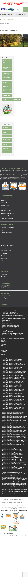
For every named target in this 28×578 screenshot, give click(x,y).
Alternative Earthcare (8, 533)
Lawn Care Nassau (6, 321)
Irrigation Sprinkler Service (7, 215)
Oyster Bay (3, 347)
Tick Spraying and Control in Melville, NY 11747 (12, 385)
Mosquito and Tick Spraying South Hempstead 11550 (14, 464)
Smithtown (3, 351)
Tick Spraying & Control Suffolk (9, 311)
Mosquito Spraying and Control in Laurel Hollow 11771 (14, 437)
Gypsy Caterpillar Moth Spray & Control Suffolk (12, 315)
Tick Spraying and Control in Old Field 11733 (12, 393)
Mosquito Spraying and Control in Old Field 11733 (13, 444)
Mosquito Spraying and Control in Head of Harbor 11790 (14, 433)
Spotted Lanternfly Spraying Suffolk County (12, 477)
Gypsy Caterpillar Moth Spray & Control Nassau (12, 317)
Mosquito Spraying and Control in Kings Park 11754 (13, 434)
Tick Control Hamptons (7, 331)
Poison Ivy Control (5, 261)
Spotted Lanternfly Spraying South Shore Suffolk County (14, 478)
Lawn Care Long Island (7, 323)
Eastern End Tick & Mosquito (7, 245)
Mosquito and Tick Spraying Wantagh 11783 (12, 468)
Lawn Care (3, 197)
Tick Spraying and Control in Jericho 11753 (11, 380)
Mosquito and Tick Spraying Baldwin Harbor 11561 (13, 448)
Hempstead (3, 343)
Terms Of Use (4, 276)
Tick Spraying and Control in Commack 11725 (12, 367)
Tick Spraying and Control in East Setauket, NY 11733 (14, 371)
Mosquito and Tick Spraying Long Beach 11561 (12, 454)
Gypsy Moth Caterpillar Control (8, 213)
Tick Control (5, 148)
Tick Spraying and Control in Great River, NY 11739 (13, 372)
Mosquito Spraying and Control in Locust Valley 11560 (14, 440)
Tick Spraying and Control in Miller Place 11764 (12, 386)
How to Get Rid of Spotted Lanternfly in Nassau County (14, 491)
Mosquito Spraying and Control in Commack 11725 (13, 423)
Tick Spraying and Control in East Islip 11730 (12, 370)
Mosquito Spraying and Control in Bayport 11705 (13, 412)
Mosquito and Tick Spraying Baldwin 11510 (11, 449)
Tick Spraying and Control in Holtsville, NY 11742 (13, 377)
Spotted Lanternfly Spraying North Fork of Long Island (14, 484)
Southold (3, 354)
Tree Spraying (4, 208)
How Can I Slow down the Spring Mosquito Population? (6, 68)
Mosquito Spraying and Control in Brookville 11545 (13, 417)
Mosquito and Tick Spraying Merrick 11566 (11, 459)
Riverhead (3, 349)
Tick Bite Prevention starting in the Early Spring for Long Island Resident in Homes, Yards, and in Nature (7, 87)
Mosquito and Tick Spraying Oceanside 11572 (12, 460)
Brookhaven (4, 341)
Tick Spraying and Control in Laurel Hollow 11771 (13, 382)
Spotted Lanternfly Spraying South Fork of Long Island (14, 486)
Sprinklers (5, 144)
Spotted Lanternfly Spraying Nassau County (12, 472)
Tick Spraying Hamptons (7, 330)
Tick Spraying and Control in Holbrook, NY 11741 (13, 375)
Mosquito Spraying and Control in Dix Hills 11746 (13, 425)
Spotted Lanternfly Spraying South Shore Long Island (14, 483)
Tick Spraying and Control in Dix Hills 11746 (11, 368)
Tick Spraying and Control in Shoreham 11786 (12, 400)
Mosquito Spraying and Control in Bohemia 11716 (13, 415)
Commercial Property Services (7, 227)
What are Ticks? (6, 95)
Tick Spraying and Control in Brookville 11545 (12, 360)
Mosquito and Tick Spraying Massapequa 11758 (12, 457)
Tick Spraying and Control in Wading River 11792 (13, 407)
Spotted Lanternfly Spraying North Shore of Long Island (14, 482)
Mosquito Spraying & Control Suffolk (10, 325)
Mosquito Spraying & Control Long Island (11, 328)
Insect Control (4, 200)
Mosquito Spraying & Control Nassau (10, 326)
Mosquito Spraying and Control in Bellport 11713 (13, 413)
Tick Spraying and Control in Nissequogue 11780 (13, 390)
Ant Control (5, 127)
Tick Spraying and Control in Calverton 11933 (12, 362)
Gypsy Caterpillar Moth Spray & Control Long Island (13, 318)
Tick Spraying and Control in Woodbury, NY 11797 (13, 408)
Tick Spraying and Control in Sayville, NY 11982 (12, 398)
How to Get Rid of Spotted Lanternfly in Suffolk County (14, 489)
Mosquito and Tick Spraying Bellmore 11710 (12, 450)
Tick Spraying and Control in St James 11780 (12, 403)
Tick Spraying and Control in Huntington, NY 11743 (13, 378)
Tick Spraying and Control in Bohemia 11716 (12, 359)
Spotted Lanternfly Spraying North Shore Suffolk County (14, 479)
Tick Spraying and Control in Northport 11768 (12, 392)
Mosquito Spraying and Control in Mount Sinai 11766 (14, 443)
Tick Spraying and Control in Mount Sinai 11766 (12, 388)
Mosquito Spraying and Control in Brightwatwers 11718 (14, 416)
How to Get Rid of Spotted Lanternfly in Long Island (13, 493)
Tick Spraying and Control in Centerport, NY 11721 (13, 363)
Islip (2, 345)
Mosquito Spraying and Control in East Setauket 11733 (14, 427)
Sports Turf (3, 235)
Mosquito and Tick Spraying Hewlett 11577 (11, 453)
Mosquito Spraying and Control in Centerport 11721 (13, 419)
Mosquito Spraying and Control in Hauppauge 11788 (13, 431)
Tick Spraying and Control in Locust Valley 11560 (13, 384)
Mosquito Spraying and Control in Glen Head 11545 (13, 429)
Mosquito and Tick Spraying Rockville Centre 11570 (13, 462)
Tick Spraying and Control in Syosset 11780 (11, 406)
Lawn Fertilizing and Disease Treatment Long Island (13, 336)
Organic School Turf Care (6, 230)
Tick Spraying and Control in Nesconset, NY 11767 (13, 389)
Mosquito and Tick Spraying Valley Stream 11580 (13, 467)
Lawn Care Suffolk (6, 320)
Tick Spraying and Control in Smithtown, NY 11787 (13, 402)
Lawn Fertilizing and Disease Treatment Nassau (12, 334)
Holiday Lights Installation (7, 218)
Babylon (3, 340)
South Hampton (4, 353)
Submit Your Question (10, 99)
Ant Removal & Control (6, 210)
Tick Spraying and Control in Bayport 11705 (11, 358)
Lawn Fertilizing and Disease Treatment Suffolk (12, 333)
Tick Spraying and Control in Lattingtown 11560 (12, 381)
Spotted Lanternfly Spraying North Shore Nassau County (14, 475)
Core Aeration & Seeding (6, 250)
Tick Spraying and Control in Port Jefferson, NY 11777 (14, 396)
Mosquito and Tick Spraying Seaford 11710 (11, 463)
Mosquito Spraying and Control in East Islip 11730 (13, 426)
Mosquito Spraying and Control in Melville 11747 (13, 441)
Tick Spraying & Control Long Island (10, 313)
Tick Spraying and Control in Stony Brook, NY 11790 (13, 404)
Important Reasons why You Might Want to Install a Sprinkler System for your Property (7, 76)
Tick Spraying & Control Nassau (9, 312)
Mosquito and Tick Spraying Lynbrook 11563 (12, 456)
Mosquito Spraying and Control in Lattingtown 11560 (14, 436)
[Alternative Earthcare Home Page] (8, 10)
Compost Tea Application (6, 232)
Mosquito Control (6, 136)
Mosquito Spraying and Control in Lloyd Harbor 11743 (14, 439)
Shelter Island (4, 350)
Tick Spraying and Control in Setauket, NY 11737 (13, 399)
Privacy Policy (4, 274)
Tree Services (6, 152)
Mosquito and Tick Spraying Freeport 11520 (12, 452)
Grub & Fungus (4, 255)
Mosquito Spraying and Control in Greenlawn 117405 (14, 430)
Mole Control (4, 258)
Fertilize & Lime (4, 253)
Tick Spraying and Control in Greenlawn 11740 (12, 374)
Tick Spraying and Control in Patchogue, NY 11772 (13, 395)
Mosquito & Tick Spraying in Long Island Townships (12, 338)
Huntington (3, 344)
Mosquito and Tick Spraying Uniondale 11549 (12, 466)
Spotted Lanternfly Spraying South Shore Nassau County (14, 473)
